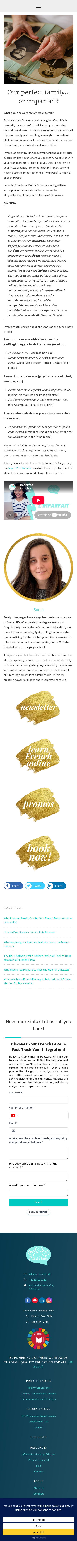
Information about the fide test (38, 1454)
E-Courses (39, 1437)
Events (38, 1427)
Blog (38, 1465)
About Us (39, 1488)
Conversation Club (38, 1421)
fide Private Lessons (39, 1387)
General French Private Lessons (39, 1393)
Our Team (38, 1493)
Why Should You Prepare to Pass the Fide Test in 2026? (36, 969)
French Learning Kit (38, 1460)
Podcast (38, 1471)
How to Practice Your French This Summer (29, 932)
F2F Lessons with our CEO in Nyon (38, 1399)
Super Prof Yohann (20, 468)
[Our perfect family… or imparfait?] (38, 49)
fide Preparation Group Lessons (38, 1416)
